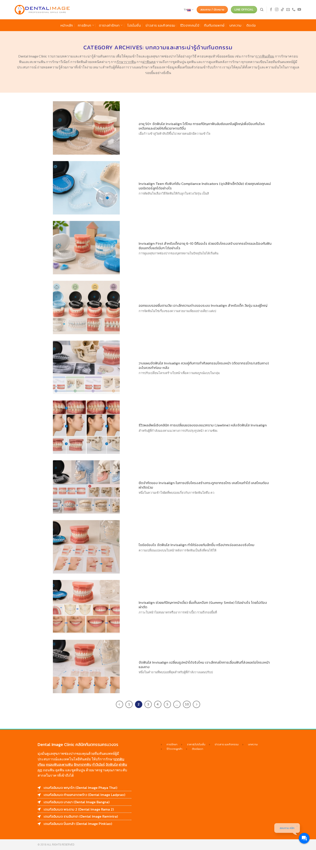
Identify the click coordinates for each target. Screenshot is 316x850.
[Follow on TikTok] (282, 10)
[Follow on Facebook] (271, 10)
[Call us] (293, 10)
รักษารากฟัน (82, 764)
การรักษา (84, 25)
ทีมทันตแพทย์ (214, 25)
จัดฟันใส (112, 764)
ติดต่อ (251, 25)
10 (187, 704)
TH (185, 10)
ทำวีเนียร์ (98, 764)
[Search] (261, 10)
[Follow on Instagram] (276, 10)
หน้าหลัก (66, 25)
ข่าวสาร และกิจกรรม (160, 25)
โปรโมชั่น (134, 25)
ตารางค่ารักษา (109, 25)
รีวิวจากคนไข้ (189, 25)
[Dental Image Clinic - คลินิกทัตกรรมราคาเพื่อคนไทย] (42, 9)
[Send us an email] (288, 10)
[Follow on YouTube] (299, 10)
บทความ (235, 25)
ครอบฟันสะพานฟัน (59, 764)
